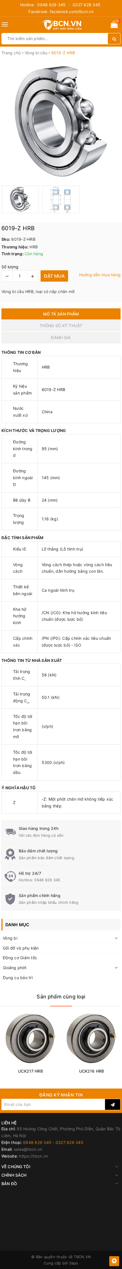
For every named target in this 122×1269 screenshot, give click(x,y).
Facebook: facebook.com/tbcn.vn (61, 11)
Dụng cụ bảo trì (18, 977)
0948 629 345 (51, 4)
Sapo (73, 1263)
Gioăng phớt (14, 967)
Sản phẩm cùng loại (61, 997)
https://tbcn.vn (33, 1156)
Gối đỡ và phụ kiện (21, 948)
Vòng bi (10, 938)
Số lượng (9, 266)
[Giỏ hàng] (114, 25)
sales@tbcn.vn (28, 1149)
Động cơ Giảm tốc (20, 957)
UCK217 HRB (30, 1071)
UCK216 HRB (91, 1071)
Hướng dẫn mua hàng (100, 274)
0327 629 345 (86, 4)
